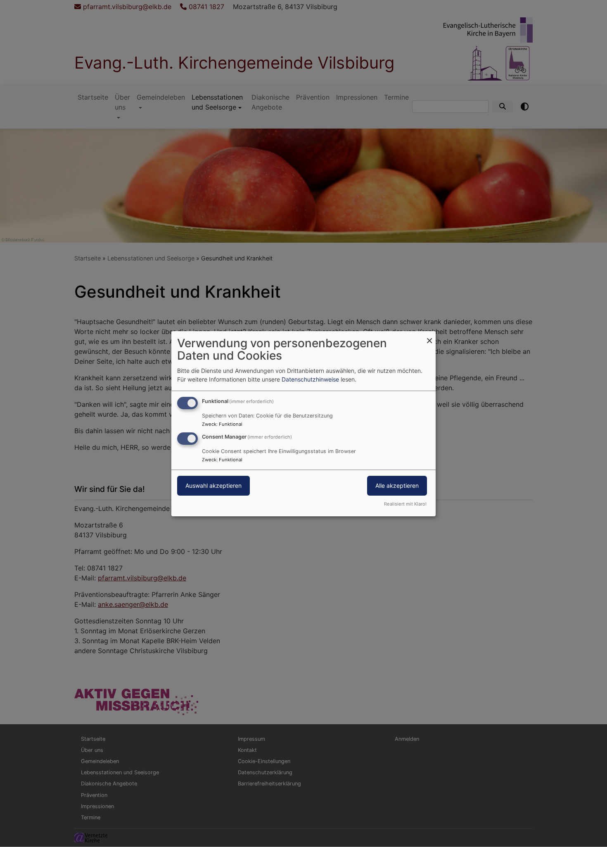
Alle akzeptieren (397, 485)
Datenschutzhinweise (310, 379)
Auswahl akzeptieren (213, 485)
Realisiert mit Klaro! (405, 504)
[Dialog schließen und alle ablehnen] (429, 336)
